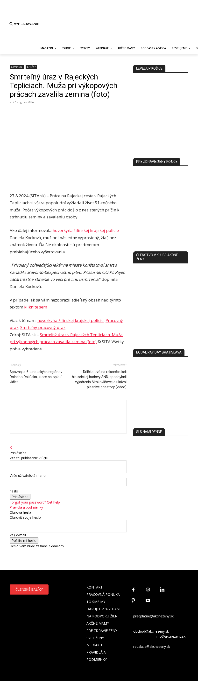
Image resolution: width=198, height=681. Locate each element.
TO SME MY (95, 601)
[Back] (11, 447)
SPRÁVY (31, 66)
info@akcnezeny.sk (170, 636)
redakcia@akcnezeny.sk (151, 646)
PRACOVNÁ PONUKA (103, 594)
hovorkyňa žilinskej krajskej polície (86, 230)
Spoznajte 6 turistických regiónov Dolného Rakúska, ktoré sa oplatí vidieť (36, 377)
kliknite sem (35, 307)
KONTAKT (94, 587)
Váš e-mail (18, 535)
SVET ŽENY (95, 637)
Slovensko (16, 66)
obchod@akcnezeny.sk (151, 631)
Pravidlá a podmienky (26, 507)
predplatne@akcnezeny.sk (153, 616)
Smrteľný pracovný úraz (42, 327)
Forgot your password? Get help (35, 502)
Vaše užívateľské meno (28, 475)
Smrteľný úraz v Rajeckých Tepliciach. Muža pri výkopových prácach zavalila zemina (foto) (63, 85)
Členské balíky (29, 589)
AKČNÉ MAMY (97, 623)
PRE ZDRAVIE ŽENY (101, 630)
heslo (14, 491)
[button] (23, 24)
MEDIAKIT (94, 645)
